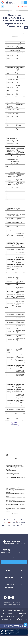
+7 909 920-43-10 (5, 549)
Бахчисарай (4, 557)
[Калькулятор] (26, 28)
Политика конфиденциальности (12, 604)
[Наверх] (25, 624)
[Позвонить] (22, 2)
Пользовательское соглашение (12, 602)
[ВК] (9, 597)
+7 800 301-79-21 (22, 6)
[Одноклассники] (12, 597)
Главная (3, 11)
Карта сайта (7, 600)
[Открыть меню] (25, 2)
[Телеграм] (5, 597)
